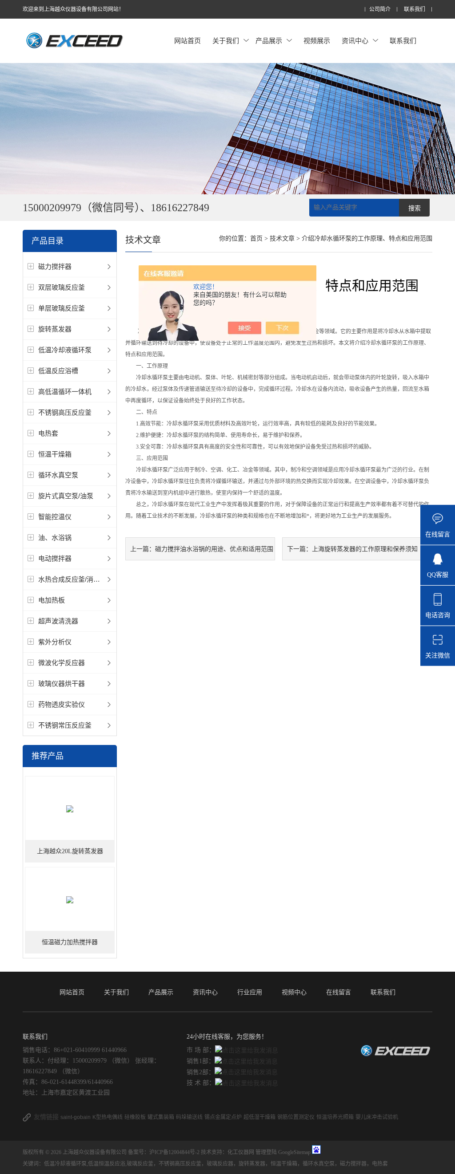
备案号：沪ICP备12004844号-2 (164, 1152)
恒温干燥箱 (55, 454)
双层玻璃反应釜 (61, 287)
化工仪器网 (241, 1152)
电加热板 (51, 600)
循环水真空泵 (58, 475)
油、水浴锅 (55, 537)
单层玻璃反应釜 (61, 308)
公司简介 (380, 9)
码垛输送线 (189, 1117)
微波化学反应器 (61, 662)
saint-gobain (75, 1117)
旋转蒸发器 (55, 329)
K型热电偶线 (107, 1117)
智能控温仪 (55, 516)
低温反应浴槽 (58, 370)
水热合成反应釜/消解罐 (72, 579)
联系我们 (414, 9)
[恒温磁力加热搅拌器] (69, 899)
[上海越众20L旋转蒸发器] (69, 808)
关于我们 (225, 40)
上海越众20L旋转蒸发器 (70, 851)
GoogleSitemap (294, 1152)
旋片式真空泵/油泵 (65, 496)
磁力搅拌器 (55, 266)
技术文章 (282, 238)
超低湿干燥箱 (259, 1117)
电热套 (48, 433)
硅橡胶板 (135, 1117)
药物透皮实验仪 (61, 704)
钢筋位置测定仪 (296, 1117)
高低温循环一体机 (65, 391)
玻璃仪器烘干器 (61, 683)
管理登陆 (266, 1152)
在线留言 (338, 992)
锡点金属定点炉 (223, 1117)
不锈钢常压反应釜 (65, 725)
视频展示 (316, 40)
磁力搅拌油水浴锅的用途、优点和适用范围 (214, 548)
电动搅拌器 (55, 558)
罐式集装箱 (161, 1117)
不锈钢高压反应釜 (65, 412)
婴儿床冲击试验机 (376, 1117)
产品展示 (268, 40)
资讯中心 (355, 40)
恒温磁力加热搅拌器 (70, 942)
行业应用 (249, 992)
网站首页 (187, 40)
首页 (256, 238)
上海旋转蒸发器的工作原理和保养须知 (365, 548)
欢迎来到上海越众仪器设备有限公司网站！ (73, 9)
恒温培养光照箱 (335, 1117)
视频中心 (294, 992)
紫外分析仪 (55, 642)
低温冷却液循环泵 (65, 350)
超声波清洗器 (58, 621)
